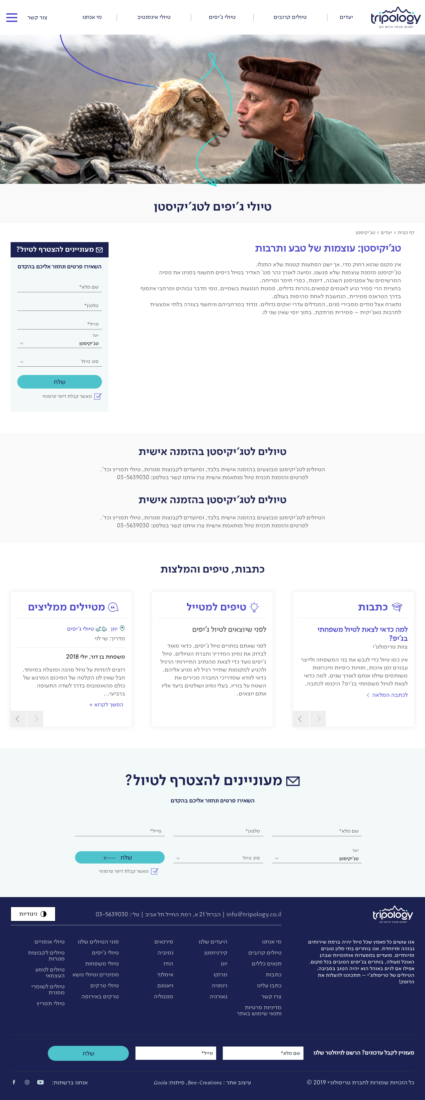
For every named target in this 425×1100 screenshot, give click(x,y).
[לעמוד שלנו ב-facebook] (14, 1082)
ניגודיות (28, 913)
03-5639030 (112, 914)
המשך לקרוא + (106, 704)
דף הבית (406, 232)
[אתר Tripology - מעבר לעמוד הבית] (396, 14)
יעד (95, 335)
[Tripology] (360, 914)
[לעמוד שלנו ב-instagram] (27, 1082)
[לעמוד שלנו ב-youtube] (40, 1082)
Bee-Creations (205, 1082)
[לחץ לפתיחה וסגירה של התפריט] (11, 17)
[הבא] (301, 719)
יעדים (386, 232)
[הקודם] (318, 719)
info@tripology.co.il (254, 914)
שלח (59, 381)
